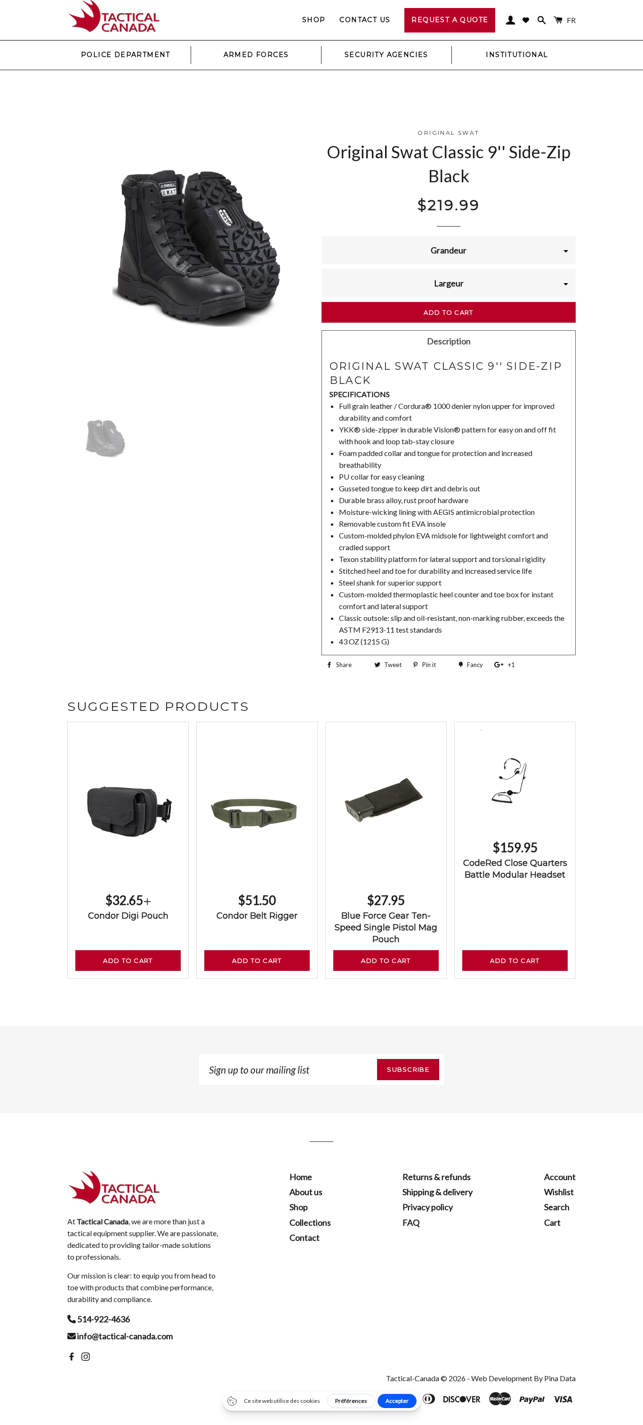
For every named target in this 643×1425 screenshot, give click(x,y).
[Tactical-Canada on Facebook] (72, 1357)
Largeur (449, 283)
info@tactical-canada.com (124, 1336)
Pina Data (560, 1378)
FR (571, 20)
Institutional (517, 54)
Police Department (125, 54)
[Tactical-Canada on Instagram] (86, 1357)
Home (300, 1177)
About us (305, 1192)
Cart (552, 1222)
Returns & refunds (436, 1177)
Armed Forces (256, 54)
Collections (310, 1222)
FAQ (410, 1222)
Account (560, 1177)
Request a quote (449, 20)
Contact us (364, 20)
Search (557, 1207)
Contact (304, 1237)
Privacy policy (427, 1207)
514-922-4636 (103, 1319)
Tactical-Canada (412, 1378)
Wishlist (559, 1192)
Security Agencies (386, 54)
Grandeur (448, 250)
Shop (314, 20)
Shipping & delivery (437, 1192)
